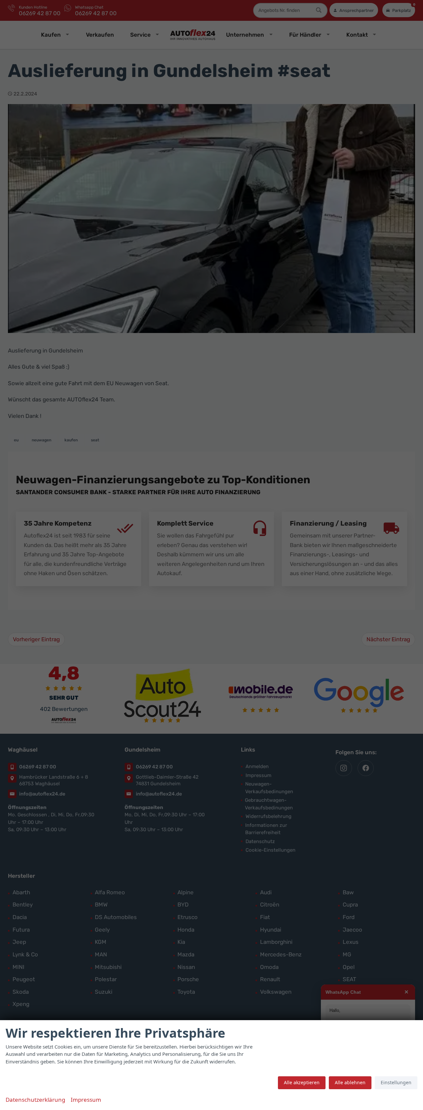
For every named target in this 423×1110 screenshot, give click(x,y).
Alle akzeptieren (302, 1082)
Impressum (86, 1099)
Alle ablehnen (350, 1082)
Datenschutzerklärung (35, 1099)
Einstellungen (396, 1082)
